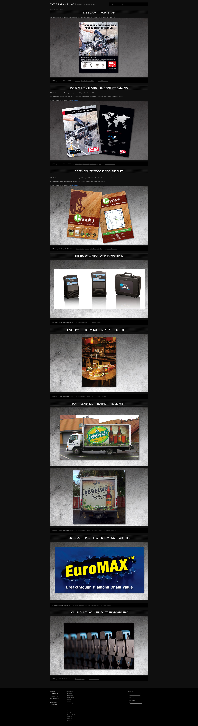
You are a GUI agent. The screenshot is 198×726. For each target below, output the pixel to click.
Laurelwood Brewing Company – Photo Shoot (99, 330)
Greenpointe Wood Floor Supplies (99, 171)
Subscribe (132, 697)
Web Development (71, 716)
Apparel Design (70, 695)
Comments (132, 700)
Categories (112, 4)
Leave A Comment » (103, 81)
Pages (122, 4)
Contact (131, 4)
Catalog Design (78, 164)
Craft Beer (80, 396)
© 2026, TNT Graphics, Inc (136, 703)
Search (141, 4)
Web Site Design (70, 718)
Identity (68, 707)
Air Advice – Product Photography (99, 256)
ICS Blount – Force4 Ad (99, 12)
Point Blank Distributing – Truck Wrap (99, 403)
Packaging (69, 709)
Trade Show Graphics (93, 605)
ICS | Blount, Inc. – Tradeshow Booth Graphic (99, 537)
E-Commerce (70, 705)
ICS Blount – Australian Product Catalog (99, 88)
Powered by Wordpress (135, 695)
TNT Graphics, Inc (62, 4)
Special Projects (98, 530)
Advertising (77, 81)
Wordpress (69, 720)
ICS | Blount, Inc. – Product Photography (99, 612)
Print (92, 81)
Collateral (85, 164)
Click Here (75, 100)
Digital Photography (86, 81)
